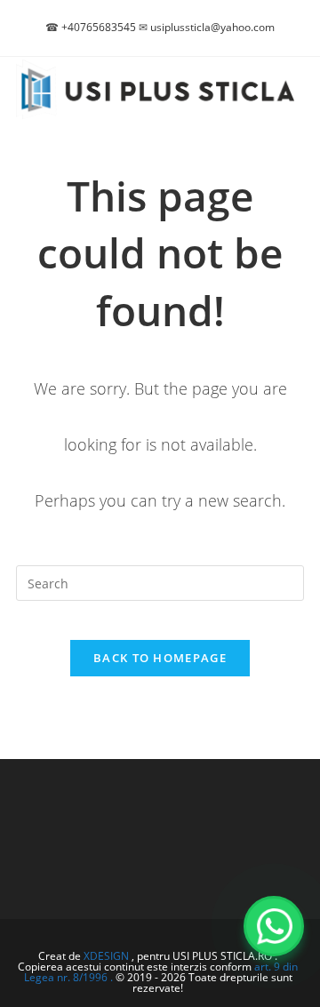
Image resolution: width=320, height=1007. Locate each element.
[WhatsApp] (274, 926)
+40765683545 (98, 27)
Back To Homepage (160, 658)
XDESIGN (106, 955)
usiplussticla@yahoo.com (212, 27)
